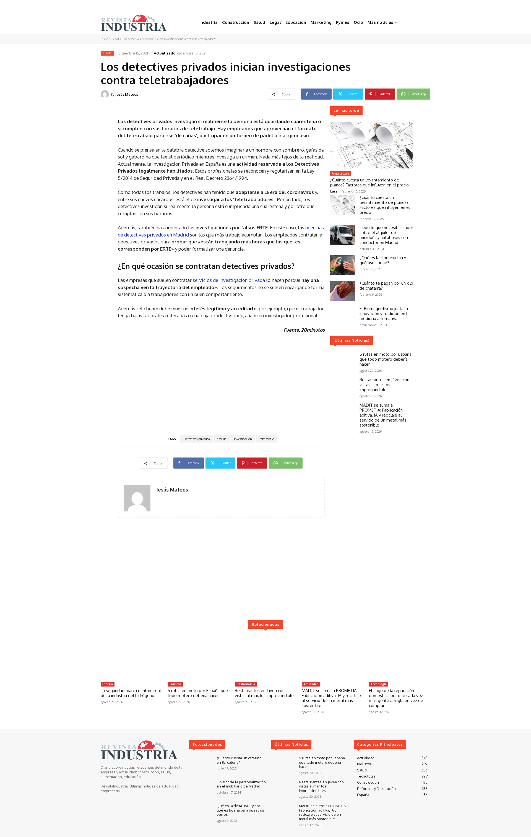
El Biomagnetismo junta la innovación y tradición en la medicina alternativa (385, 313)
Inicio (104, 39)
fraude (221, 439)
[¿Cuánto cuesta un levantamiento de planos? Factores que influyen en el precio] (371, 145)
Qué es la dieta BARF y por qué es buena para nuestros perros (240, 810)
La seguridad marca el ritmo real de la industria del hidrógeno (131, 693)
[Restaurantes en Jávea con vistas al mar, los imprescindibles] (342, 387)
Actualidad (311, 684)
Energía (107, 684)
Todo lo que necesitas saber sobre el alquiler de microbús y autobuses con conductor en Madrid (386, 235)
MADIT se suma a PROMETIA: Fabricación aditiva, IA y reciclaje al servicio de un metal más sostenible (383, 415)
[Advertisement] (221, 383)
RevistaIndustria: (115, 786)
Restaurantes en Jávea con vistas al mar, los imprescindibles (384, 384)
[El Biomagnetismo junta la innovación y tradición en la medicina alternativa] (342, 316)
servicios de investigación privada (229, 280)
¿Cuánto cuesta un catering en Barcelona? (239, 760)
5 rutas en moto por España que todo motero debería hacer (386, 359)
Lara (334, 191)
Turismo (175, 684)
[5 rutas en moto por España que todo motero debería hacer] (342, 362)
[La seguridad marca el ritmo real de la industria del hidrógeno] (131, 657)
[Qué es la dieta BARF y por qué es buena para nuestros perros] (200, 813)
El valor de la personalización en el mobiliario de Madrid (241, 784)
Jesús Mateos (126, 94)
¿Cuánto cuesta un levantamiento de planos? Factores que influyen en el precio (369, 182)
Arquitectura (341, 173)
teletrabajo (267, 439)
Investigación (243, 439)
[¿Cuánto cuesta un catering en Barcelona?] (200, 765)
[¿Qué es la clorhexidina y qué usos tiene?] (342, 265)
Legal (115, 39)
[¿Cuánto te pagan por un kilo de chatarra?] (342, 291)
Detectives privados (197, 439)
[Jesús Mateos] (106, 94)
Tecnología (379, 684)
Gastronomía (245, 684)
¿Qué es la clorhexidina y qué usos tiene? (383, 260)
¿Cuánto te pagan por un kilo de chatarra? (386, 285)
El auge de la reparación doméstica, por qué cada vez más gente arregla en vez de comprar (396, 698)
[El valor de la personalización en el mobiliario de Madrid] (200, 789)
